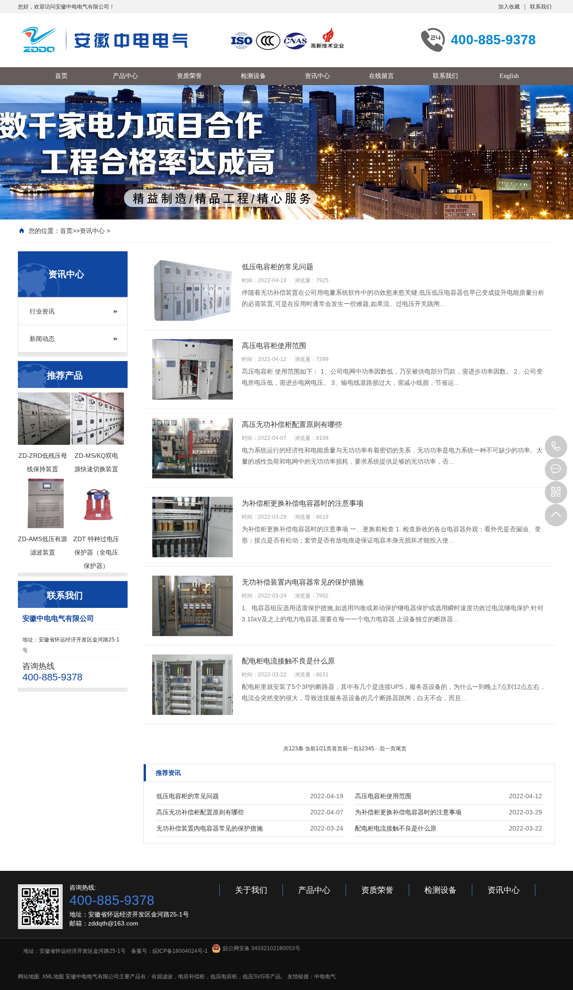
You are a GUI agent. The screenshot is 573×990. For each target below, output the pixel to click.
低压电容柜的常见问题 (187, 796)
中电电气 (325, 976)
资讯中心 (92, 230)
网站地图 (28, 976)
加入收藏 (509, 7)
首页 (66, 230)
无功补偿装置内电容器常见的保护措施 (209, 828)
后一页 (388, 748)
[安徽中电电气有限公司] (183, 39)
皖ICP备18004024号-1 (180, 951)
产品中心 (314, 890)
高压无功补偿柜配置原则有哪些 (200, 812)
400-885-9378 (556, 446)
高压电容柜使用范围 (383, 796)
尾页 (401, 748)
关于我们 (251, 890)
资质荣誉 (377, 890)
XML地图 (53, 976)
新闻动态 (42, 338)
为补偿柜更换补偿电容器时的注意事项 (408, 812)
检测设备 (440, 890)
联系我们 (541, 7)
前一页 (350, 748)
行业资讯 (42, 311)
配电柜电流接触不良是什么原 (395, 828)
